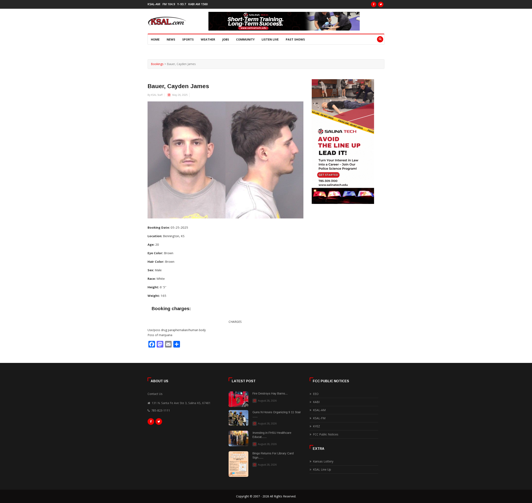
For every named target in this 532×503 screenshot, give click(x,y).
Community (245, 39)
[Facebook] (373, 4)
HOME (155, 39)
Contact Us (155, 394)
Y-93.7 (181, 4)
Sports (188, 39)
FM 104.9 (169, 4)
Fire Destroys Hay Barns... (270, 393)
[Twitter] (380, 4)
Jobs (225, 39)
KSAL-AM (154, 4)
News (171, 39)
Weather (208, 39)
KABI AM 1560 (198, 4)
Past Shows (295, 39)
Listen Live (270, 39)
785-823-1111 (160, 410)
